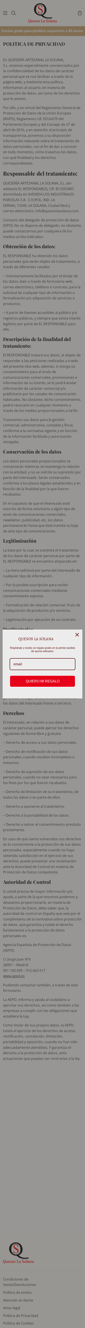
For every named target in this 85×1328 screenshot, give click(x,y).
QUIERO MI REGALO (43, 681)
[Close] (77, 635)
